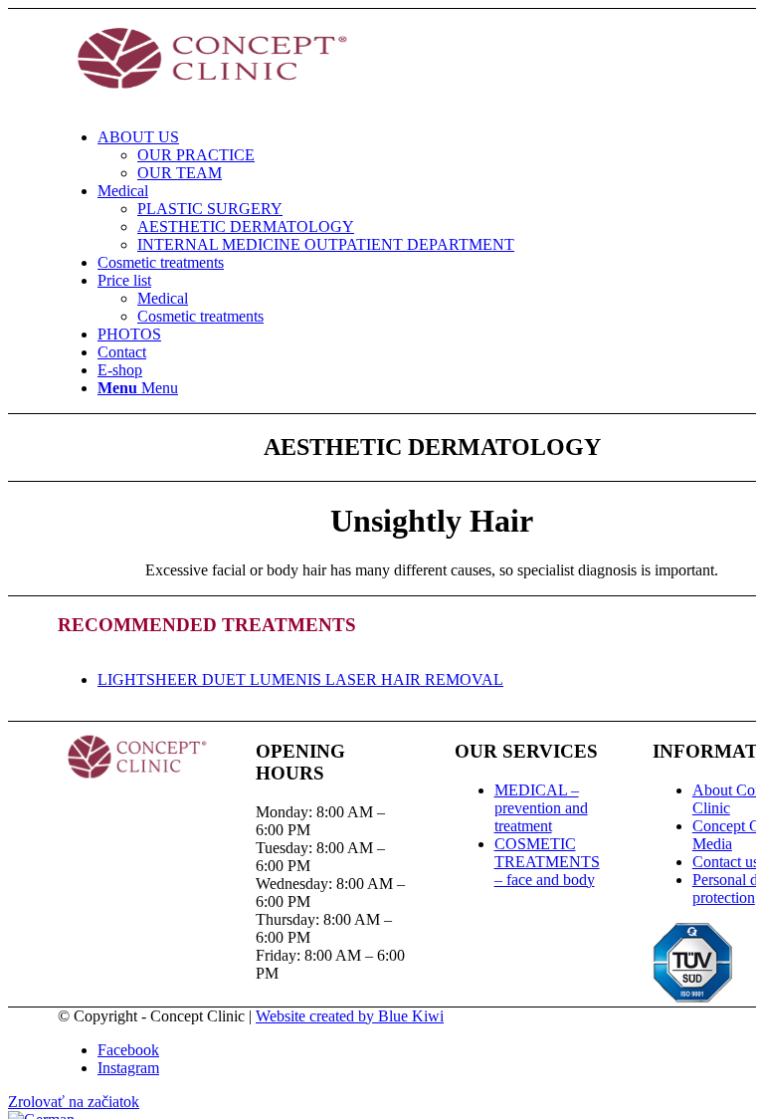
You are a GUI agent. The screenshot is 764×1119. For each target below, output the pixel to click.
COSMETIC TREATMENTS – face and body (547, 861)
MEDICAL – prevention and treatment (541, 808)
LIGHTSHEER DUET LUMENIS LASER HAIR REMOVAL (300, 679)
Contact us (725, 861)
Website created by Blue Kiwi (350, 1015)
